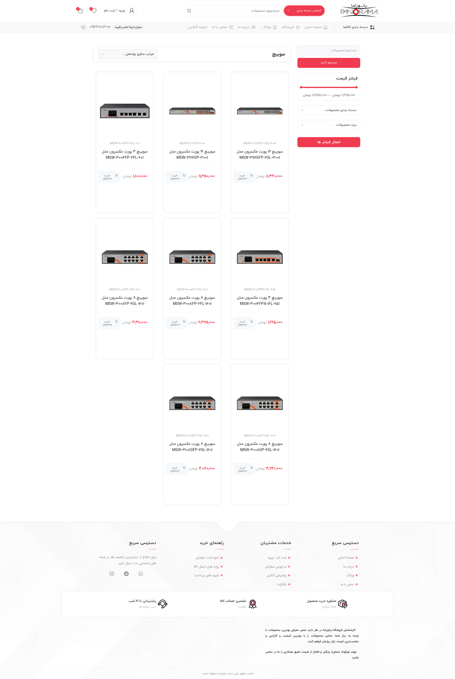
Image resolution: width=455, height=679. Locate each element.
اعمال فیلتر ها (329, 142)
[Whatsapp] (140, 573)
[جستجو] (189, 10)
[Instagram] (111, 573)
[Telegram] (126, 573)
